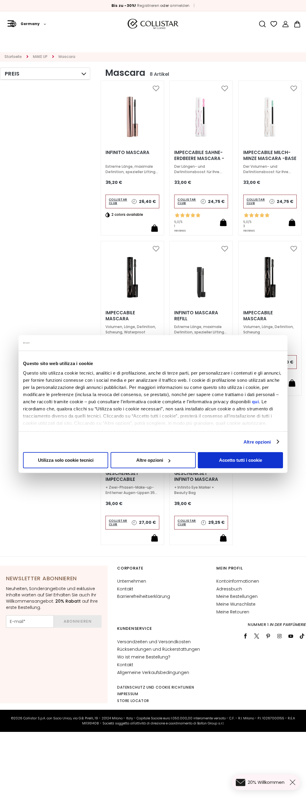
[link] (285, 24)
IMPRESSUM (127, 693)
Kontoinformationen (237, 581)
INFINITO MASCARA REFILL (196, 316)
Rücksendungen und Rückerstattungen (158, 649)
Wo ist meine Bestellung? (143, 657)
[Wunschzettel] (274, 24)
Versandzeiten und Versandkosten (154, 642)
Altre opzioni (257, 441)
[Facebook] (245, 636)
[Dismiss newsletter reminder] (293, 782)
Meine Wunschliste (235, 604)
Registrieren (148, 5)
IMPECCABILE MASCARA (258, 316)
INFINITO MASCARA (127, 153)
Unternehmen (131, 581)
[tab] (45, 74)
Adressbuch (229, 589)
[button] (28, 23)
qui (255, 401)
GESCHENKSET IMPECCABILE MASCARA (122, 479)
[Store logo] (153, 24)
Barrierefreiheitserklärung (143, 596)
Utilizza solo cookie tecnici (66, 460)
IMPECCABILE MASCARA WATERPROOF (121, 319)
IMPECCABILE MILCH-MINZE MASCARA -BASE (269, 155)
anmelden (179, 5)
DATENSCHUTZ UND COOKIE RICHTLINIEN (155, 687)
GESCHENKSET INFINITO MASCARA (196, 476)
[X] (257, 636)
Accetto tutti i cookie (240, 460)
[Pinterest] (268, 636)
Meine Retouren (232, 612)
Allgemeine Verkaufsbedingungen (153, 672)
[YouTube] (291, 636)
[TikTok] (302, 636)
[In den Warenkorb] (154, 228)
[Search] (262, 24)
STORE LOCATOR (133, 700)
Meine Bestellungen (237, 596)
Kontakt (125, 589)
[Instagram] (279, 636)
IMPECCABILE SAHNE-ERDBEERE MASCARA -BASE (199, 158)
